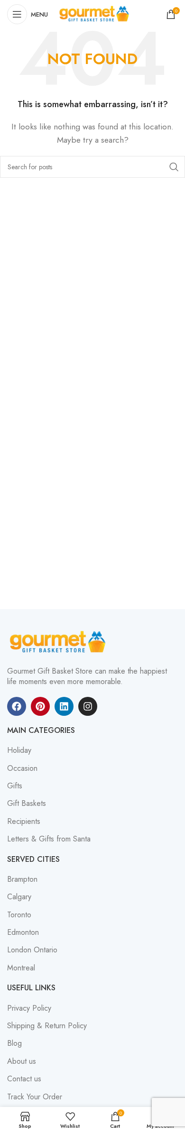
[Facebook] (16, 706)
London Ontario (32, 950)
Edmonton (23, 932)
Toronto (19, 915)
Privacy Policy (29, 1008)
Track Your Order (34, 1097)
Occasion (22, 768)
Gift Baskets (26, 803)
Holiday (19, 750)
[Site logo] (95, 13)
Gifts (14, 786)
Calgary (19, 897)
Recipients (23, 821)
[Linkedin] (64, 706)
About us (21, 1061)
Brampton (22, 879)
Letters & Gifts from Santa (49, 839)
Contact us (24, 1079)
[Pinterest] (40, 706)
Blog (14, 1043)
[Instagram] (87, 706)
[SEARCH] (174, 167)
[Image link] (59, 641)
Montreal (21, 968)
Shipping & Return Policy (47, 1026)
